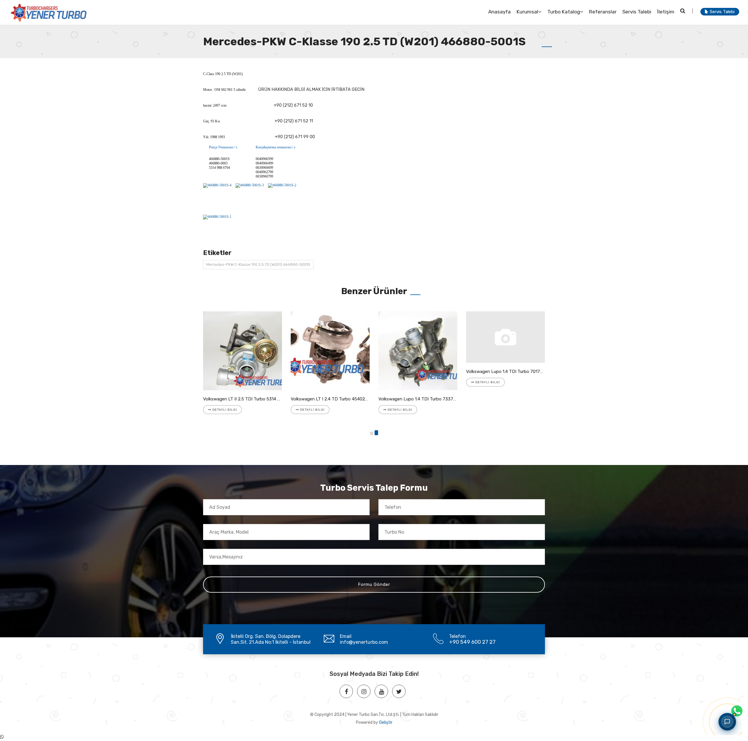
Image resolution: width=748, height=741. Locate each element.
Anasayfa (499, 12)
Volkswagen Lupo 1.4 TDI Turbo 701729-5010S (513, 371)
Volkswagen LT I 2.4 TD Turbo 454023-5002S (337, 399)
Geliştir (385, 722)
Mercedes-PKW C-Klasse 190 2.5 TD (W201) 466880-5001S (258, 264)
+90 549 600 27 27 (472, 642)
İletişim (665, 12)
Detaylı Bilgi (224, 409)
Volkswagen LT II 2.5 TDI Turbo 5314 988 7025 (250, 399)
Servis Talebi (636, 12)
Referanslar (603, 12)
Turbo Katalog (563, 12)
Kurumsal (527, 12)
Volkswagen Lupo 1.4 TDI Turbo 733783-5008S (426, 399)
